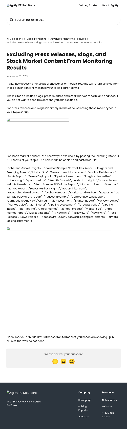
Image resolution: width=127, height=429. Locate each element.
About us (83, 416)
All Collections (15, 38)
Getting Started (88, 5)
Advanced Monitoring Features (68, 38)
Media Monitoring (36, 38)
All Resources (109, 400)
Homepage (84, 400)
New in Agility (110, 5)
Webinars (107, 406)
